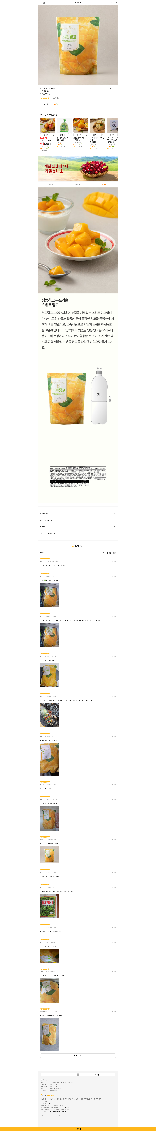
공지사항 (96, 1075)
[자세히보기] (115, 553)
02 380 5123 (51, 1104)
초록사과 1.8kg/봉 (62, 138)
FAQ (59, 1075)
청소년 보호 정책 (96, 1099)
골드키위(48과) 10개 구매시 (97, 139)
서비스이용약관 (50, 1099)
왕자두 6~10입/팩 (45, 140)
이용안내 (43, 1099)
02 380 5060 (53, 1091)
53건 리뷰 (56, 98)
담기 (47, 135)
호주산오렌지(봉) (78, 138)
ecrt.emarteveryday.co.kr (58, 1111)
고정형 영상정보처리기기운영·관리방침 (67, 1099)
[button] (40, 3)
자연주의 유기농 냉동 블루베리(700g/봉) (114, 139)
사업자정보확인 (64, 1107)
